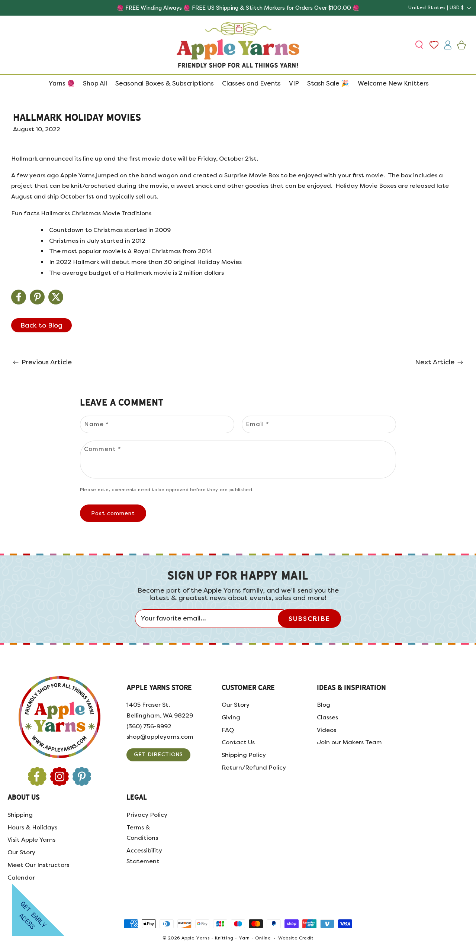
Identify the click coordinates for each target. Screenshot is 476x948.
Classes (327, 717)
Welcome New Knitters (393, 83)
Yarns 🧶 (61, 83)
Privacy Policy (146, 814)
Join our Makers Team (349, 742)
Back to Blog (41, 325)
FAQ (228, 729)
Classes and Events (251, 83)
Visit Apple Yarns (31, 839)
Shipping (20, 814)
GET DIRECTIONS (158, 754)
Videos (326, 729)
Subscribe (309, 618)
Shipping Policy (244, 754)
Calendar (21, 877)
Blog (323, 704)
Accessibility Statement (144, 856)
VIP (294, 83)
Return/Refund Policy (254, 767)
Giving (231, 717)
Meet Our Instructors (38, 864)
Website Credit (295, 938)
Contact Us (238, 742)
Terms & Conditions (142, 833)
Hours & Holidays (32, 827)
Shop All (95, 83)
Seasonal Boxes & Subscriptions (164, 83)
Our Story (236, 704)
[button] (420, 45)
